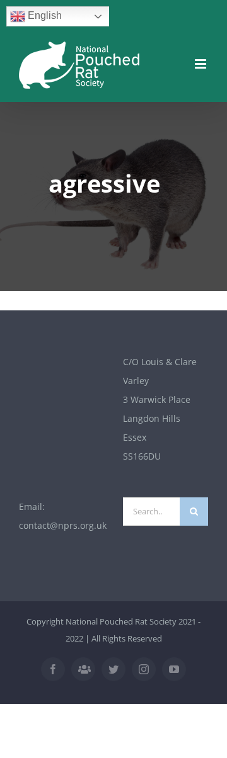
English (43, 15)
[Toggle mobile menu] (201, 64)
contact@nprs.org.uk (63, 525)
